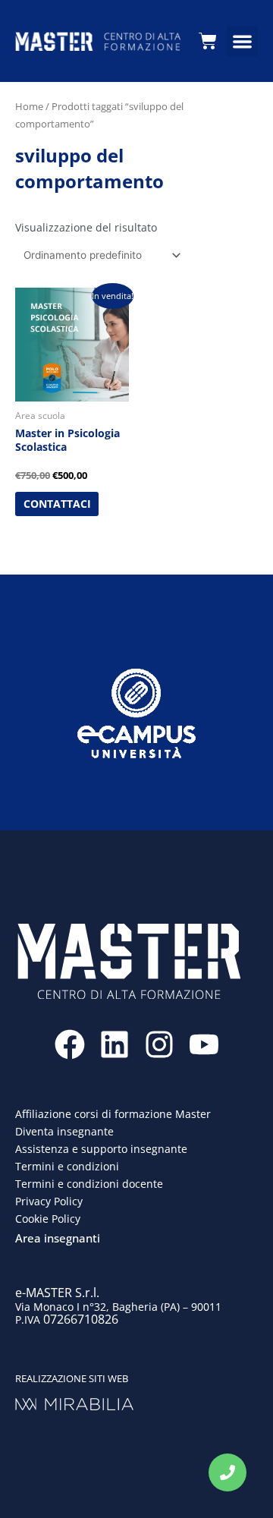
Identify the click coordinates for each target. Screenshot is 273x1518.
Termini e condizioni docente (89, 1183)
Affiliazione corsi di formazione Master (113, 1114)
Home (29, 106)
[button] (242, 41)
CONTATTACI (57, 503)
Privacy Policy (49, 1201)
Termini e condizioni (67, 1166)
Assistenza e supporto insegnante (101, 1149)
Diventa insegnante (64, 1131)
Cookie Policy (47, 1218)
